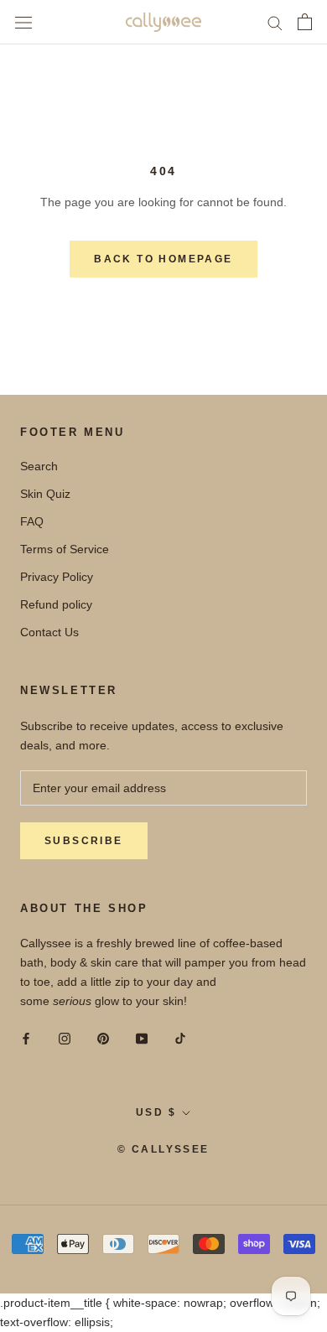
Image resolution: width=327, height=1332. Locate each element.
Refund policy (56, 604)
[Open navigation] (23, 22)
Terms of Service (64, 549)
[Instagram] (64, 1038)
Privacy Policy (56, 576)
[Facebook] (26, 1038)
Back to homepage (163, 259)
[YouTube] (142, 1038)
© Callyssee (163, 1149)
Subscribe (83, 841)
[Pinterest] (103, 1038)
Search (39, 466)
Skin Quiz (45, 493)
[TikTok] (180, 1038)
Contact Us (49, 632)
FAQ (32, 521)
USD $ (156, 1112)
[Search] (275, 22)
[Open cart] (305, 21)
